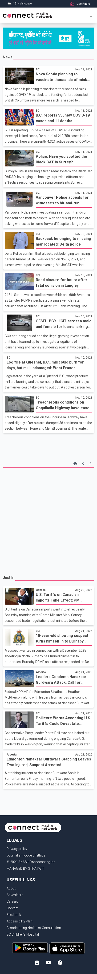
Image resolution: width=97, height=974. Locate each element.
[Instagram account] (37, 962)
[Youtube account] (48, 962)
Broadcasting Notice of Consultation (34, 928)
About (11, 888)
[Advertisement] (48, 520)
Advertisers (15, 895)
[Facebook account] (60, 962)
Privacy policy (17, 849)
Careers (12, 901)
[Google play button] (30, 948)
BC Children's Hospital (23, 934)
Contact (12, 908)
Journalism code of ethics (26, 855)
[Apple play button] (67, 948)
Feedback (14, 915)
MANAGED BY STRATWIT (25, 868)
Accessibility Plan (19, 921)
